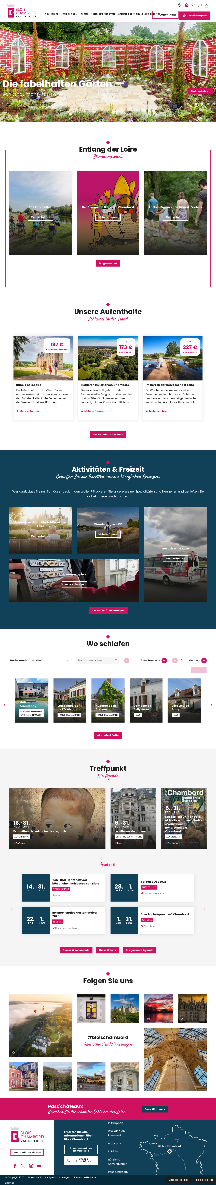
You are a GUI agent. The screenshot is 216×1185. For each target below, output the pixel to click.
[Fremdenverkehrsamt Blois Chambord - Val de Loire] (21, 10)
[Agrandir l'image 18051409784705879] (40, 1025)
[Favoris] (193, 5)
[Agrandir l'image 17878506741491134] (91, 1076)
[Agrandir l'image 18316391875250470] (23, 1076)
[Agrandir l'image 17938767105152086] (57, 1076)
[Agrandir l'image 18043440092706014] (192, 1008)
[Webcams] (180, 5)
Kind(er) (194, 660)
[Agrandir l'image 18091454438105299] (91, 1008)
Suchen (199, 670)
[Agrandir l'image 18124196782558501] (158, 1008)
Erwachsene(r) (150, 660)
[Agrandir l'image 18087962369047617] (175, 1059)
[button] (200, 5)
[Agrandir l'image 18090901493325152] (125, 1076)
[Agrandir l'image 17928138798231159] (125, 1008)
